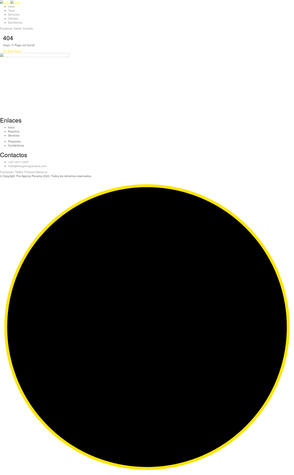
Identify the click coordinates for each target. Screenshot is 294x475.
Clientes (13, 18)
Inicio (11, 6)
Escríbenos (15, 22)
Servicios (13, 14)
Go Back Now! (12, 51)
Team (11, 10)
